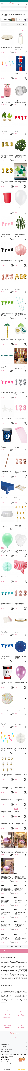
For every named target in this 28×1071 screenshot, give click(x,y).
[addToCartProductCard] (12, 52)
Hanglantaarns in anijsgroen (10, 966)
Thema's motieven (7, 19)
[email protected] (21, 1026)
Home (2, 11)
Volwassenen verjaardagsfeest (11, 11)
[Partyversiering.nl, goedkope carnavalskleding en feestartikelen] (14, 3)
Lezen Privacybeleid (5, 1065)
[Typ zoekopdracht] (25, 7)
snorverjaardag (4, 994)
